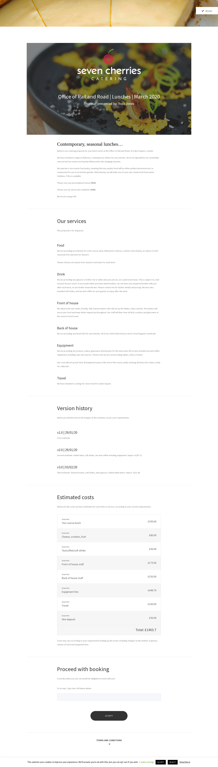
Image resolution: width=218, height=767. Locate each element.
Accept (209, 10)
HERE (93, 183)
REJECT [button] (173, 762)
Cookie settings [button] (146, 762)
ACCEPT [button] (160, 762)
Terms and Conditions (109, 740)
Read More (185, 762)
